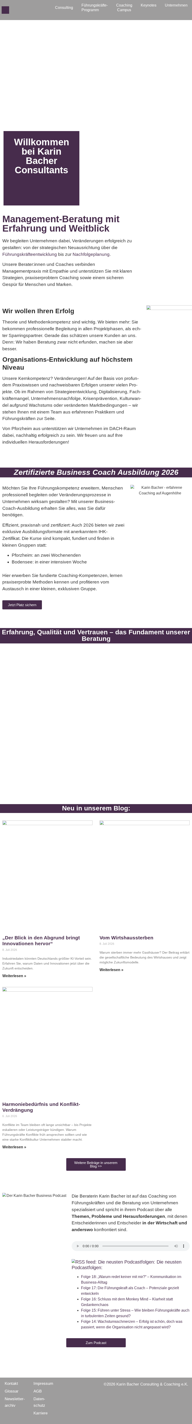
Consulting (64, 8)
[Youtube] (35, 10)
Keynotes (148, 5)
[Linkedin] (28, 10)
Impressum (43, 1383)
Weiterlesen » (14, 976)
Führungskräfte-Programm (94, 7)
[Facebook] (13, 10)
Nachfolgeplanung (91, 254)
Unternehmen (176, 5)
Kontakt (11, 1383)
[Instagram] (20, 10)
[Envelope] (5, 10)
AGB (37, 1391)
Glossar (11, 1391)
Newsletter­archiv (15, 1402)
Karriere (40, 1413)
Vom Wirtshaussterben (126, 937)
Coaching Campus (124, 7)
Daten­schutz (39, 1402)
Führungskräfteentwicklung (29, 254)
